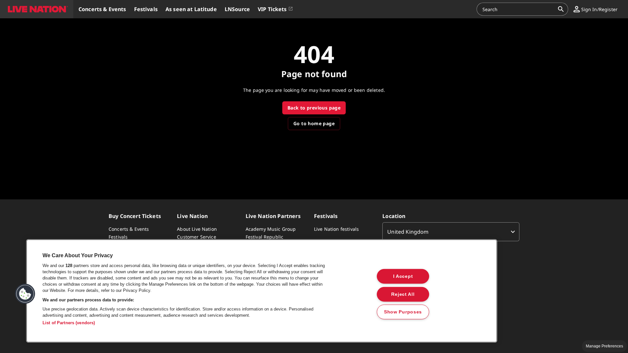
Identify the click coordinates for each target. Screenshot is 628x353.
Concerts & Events (129, 229)
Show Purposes (403, 311)
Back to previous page (314, 108)
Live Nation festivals (336, 229)
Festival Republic (265, 237)
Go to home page (314, 123)
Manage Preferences (604, 346)
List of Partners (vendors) (69, 322)
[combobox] (518, 9)
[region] (261, 291)
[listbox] (451, 232)
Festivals (118, 237)
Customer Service (196, 237)
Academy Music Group (271, 229)
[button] (36, 9)
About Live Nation (197, 229)
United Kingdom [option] (407, 231)
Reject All (402, 293)
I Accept (403, 276)
